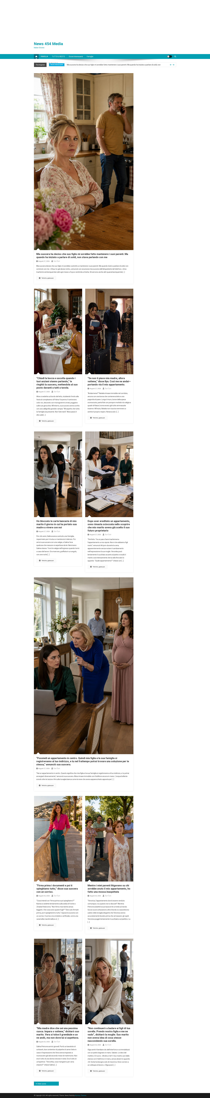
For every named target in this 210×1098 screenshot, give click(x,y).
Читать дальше (47, 278)
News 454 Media (48, 43)
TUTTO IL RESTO (58, 56)
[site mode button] (169, 56)
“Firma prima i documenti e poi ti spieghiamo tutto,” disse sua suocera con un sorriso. (57, 888)
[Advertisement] (105, 18)
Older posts (41, 1084)
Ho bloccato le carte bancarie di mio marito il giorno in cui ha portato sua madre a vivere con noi (56, 524)
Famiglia (90, 56)
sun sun (56, 261)
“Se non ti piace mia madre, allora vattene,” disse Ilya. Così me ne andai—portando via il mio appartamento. (109, 381)
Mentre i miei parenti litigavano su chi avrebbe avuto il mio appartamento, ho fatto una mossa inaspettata (109, 888)
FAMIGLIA (44, 56)
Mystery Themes (80, 1095)
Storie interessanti (76, 56)
